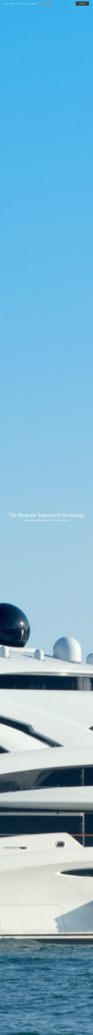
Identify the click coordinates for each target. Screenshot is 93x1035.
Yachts (12, 3)
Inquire (82, 3)
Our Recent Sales (23, 3)
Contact (35, 3)
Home (6, 3)
